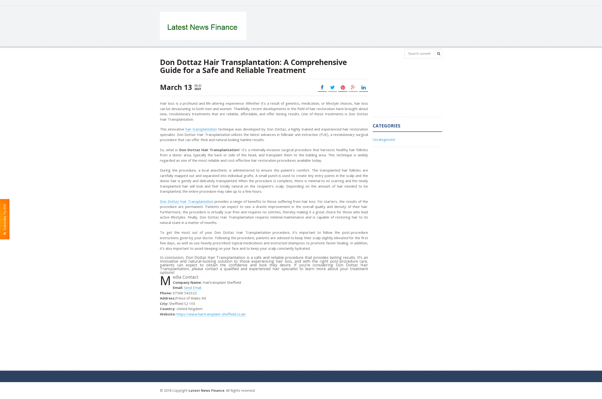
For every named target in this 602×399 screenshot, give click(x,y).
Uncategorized (384, 139)
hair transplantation (201, 129)
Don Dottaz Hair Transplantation (186, 201)
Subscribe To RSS (4, 218)
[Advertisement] (356, 25)
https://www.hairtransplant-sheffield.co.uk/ (211, 314)
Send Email (192, 287)
